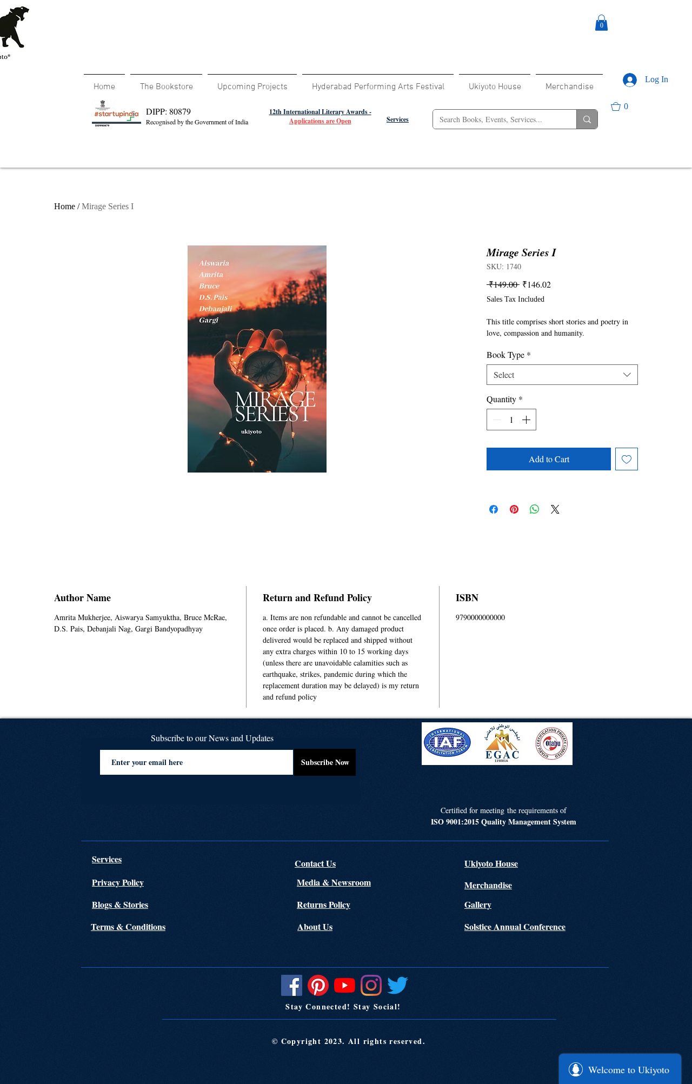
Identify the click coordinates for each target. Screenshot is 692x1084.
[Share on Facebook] (493, 509)
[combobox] (562, 374)
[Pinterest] (318, 985)
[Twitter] (397, 985)
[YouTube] (344, 985)
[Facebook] (291, 985)
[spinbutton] (511, 419)
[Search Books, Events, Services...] (586, 119)
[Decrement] (495, 419)
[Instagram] (371, 985)
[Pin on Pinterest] (514, 509)
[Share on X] (555, 509)
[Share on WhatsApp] (534, 509)
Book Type (509, 354)
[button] (601, 23)
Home (64, 206)
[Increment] (527, 419)
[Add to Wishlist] (626, 459)
